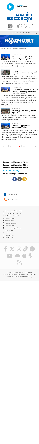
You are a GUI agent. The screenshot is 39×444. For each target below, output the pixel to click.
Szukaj (31, 33)
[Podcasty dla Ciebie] (30, 253)
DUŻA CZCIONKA (9, 235)
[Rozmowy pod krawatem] (19, 41)
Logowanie (8, 233)
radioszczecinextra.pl (11, 223)
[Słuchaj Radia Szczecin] (10, 7)
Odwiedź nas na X (18, 33)
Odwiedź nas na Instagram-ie (20, 33)
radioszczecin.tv (9, 225)
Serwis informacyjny (11, 170)
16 (28, 146)
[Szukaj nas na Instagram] (19, 246)
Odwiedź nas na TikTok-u (23, 33)
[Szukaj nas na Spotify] (32, 246)
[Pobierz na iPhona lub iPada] (24, 253)
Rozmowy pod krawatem (19, 48)
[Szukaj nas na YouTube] (10, 253)
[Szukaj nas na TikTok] (25, 246)
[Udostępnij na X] (19, 179)
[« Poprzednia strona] (3, 146)
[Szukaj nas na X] (12, 246)
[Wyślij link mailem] (24, 179)
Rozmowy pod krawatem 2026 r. (15, 162)
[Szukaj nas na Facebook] (5, 246)
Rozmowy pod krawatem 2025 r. (15, 165)
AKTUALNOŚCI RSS (13, 199)
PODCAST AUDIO (12, 194)
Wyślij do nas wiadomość (28, 33)
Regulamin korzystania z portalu (21, 274)
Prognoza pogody (10, 218)
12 (11, 146)
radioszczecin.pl (9, 220)
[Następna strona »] (35, 146)
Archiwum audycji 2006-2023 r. (15, 173)
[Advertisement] (19, 302)
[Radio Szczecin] (19, 17)
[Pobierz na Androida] (17, 253)
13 (15, 146)
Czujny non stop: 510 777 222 (13, 213)
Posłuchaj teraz (9, 230)
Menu (36, 33)
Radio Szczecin (7, 48)
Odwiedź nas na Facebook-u (15, 33)
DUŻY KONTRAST (9, 237)
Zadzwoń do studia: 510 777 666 (14, 211)
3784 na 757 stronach (19, 149)
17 (32, 146)
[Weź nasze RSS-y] (19, 260)
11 (6, 146)
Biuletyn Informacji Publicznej (13, 228)
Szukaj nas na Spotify (26, 33)
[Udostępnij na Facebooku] (14, 179)
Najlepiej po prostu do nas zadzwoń (12, 33)
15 (23, 146)
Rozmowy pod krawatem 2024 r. (15, 167)
